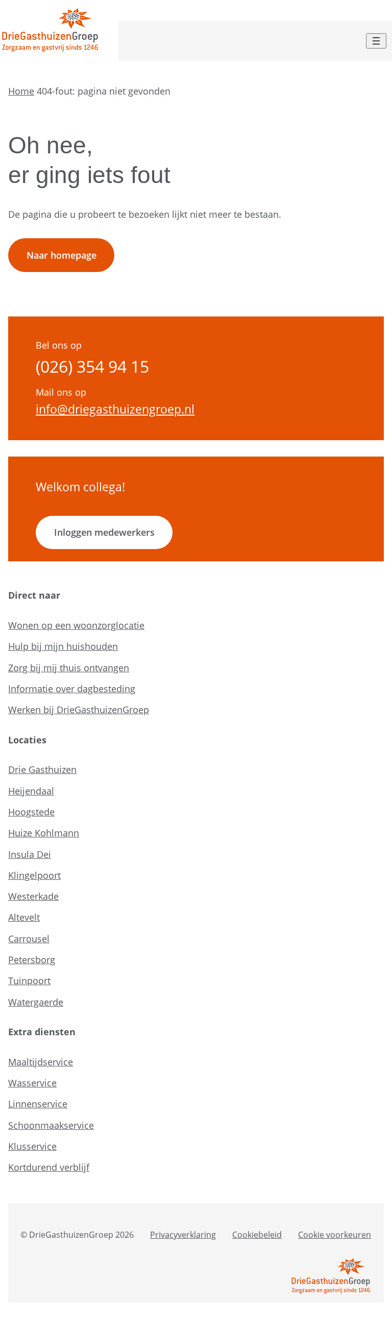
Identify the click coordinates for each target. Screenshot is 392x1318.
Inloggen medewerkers (104, 532)
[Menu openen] (376, 41)
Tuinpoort (29, 980)
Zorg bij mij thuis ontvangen (68, 668)
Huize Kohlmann (43, 833)
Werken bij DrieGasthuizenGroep (78, 709)
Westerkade (33, 896)
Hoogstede (31, 812)
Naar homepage (61, 255)
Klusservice (32, 1146)
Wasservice (32, 1083)
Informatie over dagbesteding (71, 689)
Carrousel (29, 939)
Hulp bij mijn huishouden (63, 646)
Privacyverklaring (183, 1234)
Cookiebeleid (257, 1234)
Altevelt (24, 917)
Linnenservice (37, 1104)
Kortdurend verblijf (48, 1167)
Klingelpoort (34, 875)
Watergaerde (35, 1002)
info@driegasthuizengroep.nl (115, 409)
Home (21, 91)
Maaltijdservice (40, 1062)
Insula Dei (29, 854)
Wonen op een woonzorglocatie (76, 625)
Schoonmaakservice (51, 1125)
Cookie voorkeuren (334, 1234)
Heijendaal (31, 791)
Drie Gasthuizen (42, 769)
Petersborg (31, 959)
